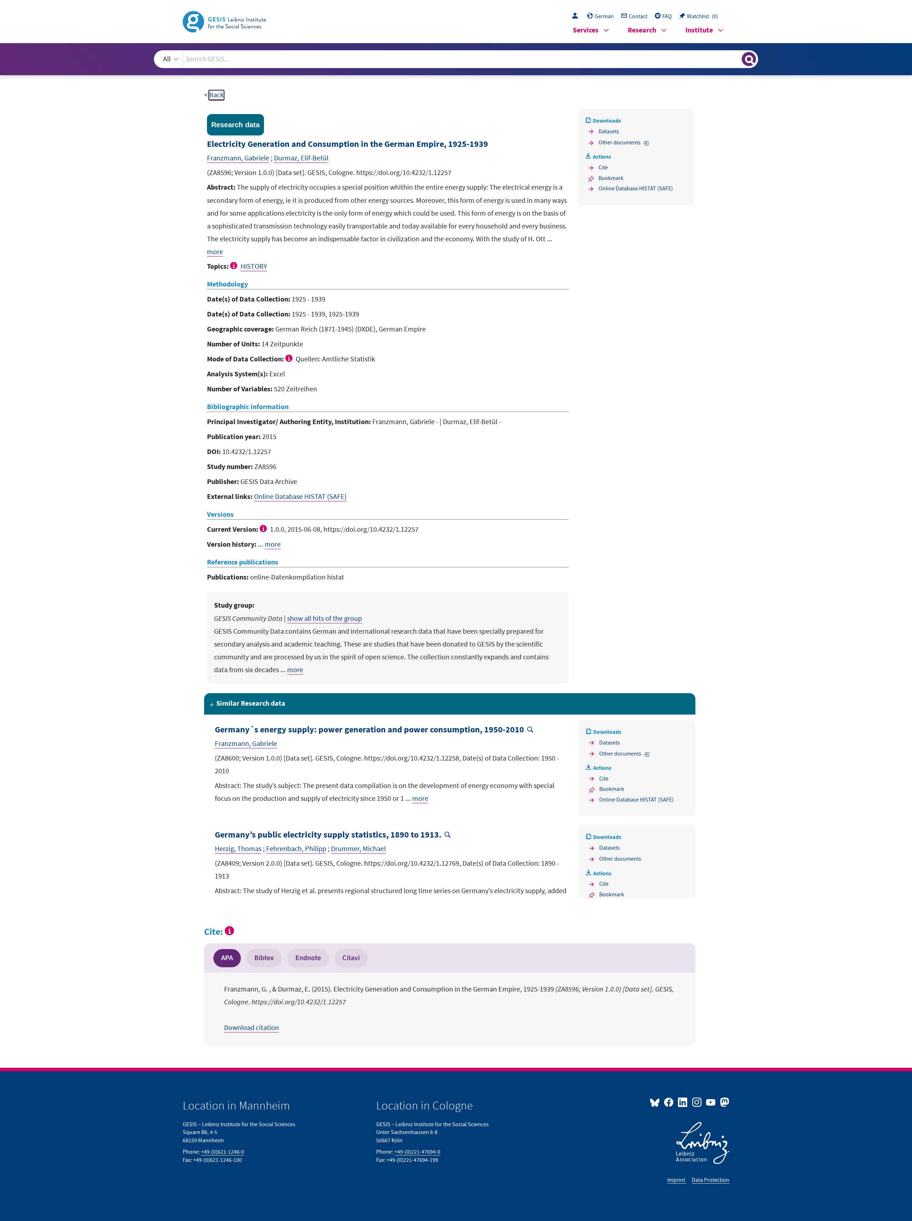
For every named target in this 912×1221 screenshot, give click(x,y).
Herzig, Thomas (238, 849)
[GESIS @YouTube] (711, 1102)
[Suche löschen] (735, 59)
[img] (234, 265)
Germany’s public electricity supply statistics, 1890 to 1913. (328, 835)
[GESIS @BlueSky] (656, 1102)
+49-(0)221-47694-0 (417, 1151)
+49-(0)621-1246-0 (222, 1151)
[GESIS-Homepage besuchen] (225, 21)
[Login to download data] (576, 16)
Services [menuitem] (585, 30)
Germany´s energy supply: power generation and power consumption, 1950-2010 (369, 730)
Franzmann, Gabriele (238, 158)
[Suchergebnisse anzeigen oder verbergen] (749, 59)
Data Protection (710, 1180)
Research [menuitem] (642, 30)
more (215, 252)
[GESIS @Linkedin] (683, 1102)
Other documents (619, 142)
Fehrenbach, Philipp (296, 849)
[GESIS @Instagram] (697, 1102)
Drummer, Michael (358, 849)
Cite (603, 167)
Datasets (608, 131)
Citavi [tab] (351, 958)
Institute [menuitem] (699, 30)
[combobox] (456, 59)
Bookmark (610, 178)
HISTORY (253, 266)
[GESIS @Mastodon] (723, 1102)
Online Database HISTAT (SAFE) (300, 496)
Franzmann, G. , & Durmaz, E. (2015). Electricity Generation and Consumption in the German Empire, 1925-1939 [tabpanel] (449, 1008)
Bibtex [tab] (264, 958)
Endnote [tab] (308, 958)
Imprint (676, 1180)
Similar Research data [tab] (250, 704)
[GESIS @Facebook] (669, 1102)
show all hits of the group (324, 618)
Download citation (251, 1027)
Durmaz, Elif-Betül (301, 158)
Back (216, 95)
